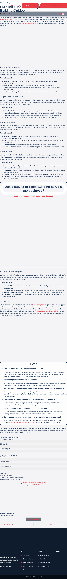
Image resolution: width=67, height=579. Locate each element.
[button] (62, 14)
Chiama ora (31, 5)
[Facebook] (1, 566)
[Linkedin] (7, 566)
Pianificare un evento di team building (46, 311)
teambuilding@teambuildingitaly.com (22, 422)
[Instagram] (4, 566)
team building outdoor (6, 19)
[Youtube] (10, 566)
